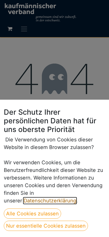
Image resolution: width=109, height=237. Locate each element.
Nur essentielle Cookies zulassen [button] (46, 226)
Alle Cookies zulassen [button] (32, 214)
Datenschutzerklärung (50, 201)
